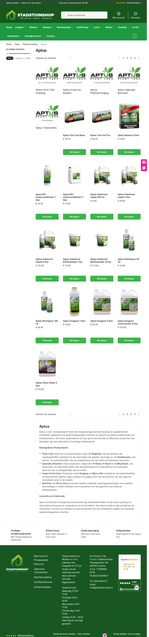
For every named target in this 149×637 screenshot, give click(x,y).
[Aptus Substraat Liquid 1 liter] (129, 175)
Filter (10, 58)
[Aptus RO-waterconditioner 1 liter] (47, 175)
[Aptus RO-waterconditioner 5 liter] (74, 175)
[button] (136, 31)
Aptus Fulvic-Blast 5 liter (46, 384)
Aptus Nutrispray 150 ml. (47, 322)
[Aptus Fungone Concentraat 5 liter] (129, 301)
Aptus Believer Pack (128, 135)
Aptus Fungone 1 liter (74, 320)
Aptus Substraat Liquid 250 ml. (99, 195)
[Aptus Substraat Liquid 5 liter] (47, 240)
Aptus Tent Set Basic (74, 135)
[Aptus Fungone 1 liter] (74, 301)
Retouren (39, 564)
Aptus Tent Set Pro (100, 135)
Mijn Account (40, 556)
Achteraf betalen (42, 586)
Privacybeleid (41, 559)
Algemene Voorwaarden (41, 570)
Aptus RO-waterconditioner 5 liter (73, 197)
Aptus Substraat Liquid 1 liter (126, 195)
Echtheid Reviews (43, 582)
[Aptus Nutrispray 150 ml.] (47, 301)
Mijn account (119, 17)
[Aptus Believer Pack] (129, 116)
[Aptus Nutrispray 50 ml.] (129, 240)
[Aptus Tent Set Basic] (74, 116)
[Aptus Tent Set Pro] (101, 116)
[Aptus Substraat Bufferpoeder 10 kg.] (101, 240)
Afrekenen (135, 17)
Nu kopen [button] (74, 152)
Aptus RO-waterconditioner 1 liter (46, 197)
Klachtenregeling (43, 577)
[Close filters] (31, 49)
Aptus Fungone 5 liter (101, 320)
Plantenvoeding (30, 44)
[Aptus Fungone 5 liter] (101, 301)
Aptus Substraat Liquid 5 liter (44, 260)
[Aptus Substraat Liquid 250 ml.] (101, 175)
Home (9, 44)
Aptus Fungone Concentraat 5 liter (128, 322)
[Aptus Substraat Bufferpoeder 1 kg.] (74, 240)
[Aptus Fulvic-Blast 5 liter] (47, 363)
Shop (17, 44)
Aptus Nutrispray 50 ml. (128, 260)
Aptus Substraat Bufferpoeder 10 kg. (100, 260)
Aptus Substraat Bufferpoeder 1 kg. (73, 260)
